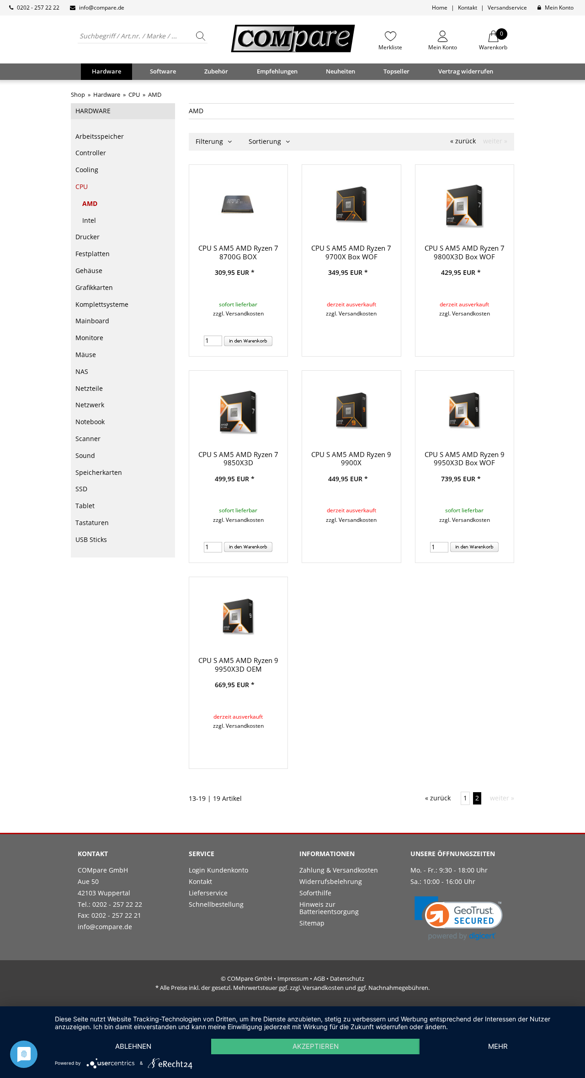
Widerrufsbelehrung (330, 881)
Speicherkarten (98, 472)
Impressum (292, 978)
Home (439, 7)
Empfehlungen (277, 71)
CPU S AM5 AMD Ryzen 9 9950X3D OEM (238, 664)
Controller (90, 152)
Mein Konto (559, 7)
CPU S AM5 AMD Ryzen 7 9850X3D (238, 459)
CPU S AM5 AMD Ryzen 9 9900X (351, 459)
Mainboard (92, 320)
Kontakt (467, 7)
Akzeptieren (315, 1046)
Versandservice (507, 7)
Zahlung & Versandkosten (338, 870)
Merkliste (390, 47)
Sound (85, 455)
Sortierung (266, 141)
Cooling (86, 169)
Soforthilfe (315, 893)
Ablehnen (133, 1046)
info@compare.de (101, 7)
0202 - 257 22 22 (38, 7)
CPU (81, 186)
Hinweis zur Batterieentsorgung (329, 908)
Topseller (396, 71)
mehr (498, 1046)
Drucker (87, 236)
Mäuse (85, 354)
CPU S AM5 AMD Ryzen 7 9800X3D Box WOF (465, 252)
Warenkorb (493, 41)
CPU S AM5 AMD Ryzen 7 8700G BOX (238, 252)
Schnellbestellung (216, 904)
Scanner (88, 438)
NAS (81, 371)
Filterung (210, 141)
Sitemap (311, 923)
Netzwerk (89, 404)
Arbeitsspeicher (99, 136)
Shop (78, 94)
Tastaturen (92, 522)
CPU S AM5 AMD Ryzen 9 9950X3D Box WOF (465, 459)
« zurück (463, 141)
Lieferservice (208, 893)
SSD (81, 488)
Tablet (85, 505)
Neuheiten (340, 71)
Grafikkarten (94, 287)
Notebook (90, 421)
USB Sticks (91, 539)
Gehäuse (88, 270)
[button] (459, 918)
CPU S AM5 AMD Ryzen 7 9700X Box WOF (351, 252)
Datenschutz (347, 978)
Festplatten (92, 253)
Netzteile (89, 388)
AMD (89, 203)
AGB (319, 978)
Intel (89, 220)
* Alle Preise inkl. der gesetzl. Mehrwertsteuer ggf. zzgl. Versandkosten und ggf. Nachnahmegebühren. (292, 987)
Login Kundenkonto (218, 870)
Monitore (89, 337)
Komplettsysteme (101, 304)
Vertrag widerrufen (465, 71)
